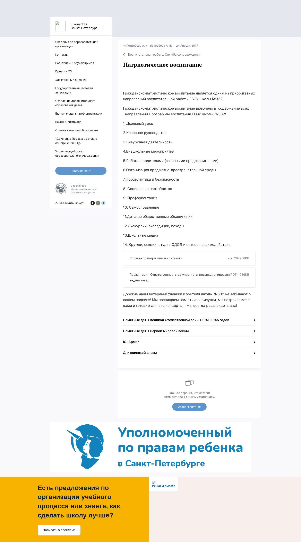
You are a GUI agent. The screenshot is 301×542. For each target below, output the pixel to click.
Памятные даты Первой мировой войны (156, 331)
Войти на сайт (81, 170)
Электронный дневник (71, 79)
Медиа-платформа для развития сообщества (83, 189)
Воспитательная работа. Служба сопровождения (164, 54)
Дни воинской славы (140, 353)
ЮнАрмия (131, 342)
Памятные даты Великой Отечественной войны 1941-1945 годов (176, 320)
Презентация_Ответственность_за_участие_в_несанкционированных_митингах (189, 277)
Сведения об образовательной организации (76, 44)
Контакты (61, 54)
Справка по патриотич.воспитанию (189, 258)
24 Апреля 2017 (187, 45)
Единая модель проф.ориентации (78, 113)
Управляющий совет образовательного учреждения (77, 153)
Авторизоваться (189, 406)
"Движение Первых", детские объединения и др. (76, 141)
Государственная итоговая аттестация (74, 90)
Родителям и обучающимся (74, 63)
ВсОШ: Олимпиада (68, 122)
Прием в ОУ (63, 71)
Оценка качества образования (76, 130)
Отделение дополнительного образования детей (75, 103)
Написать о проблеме (59, 530)
